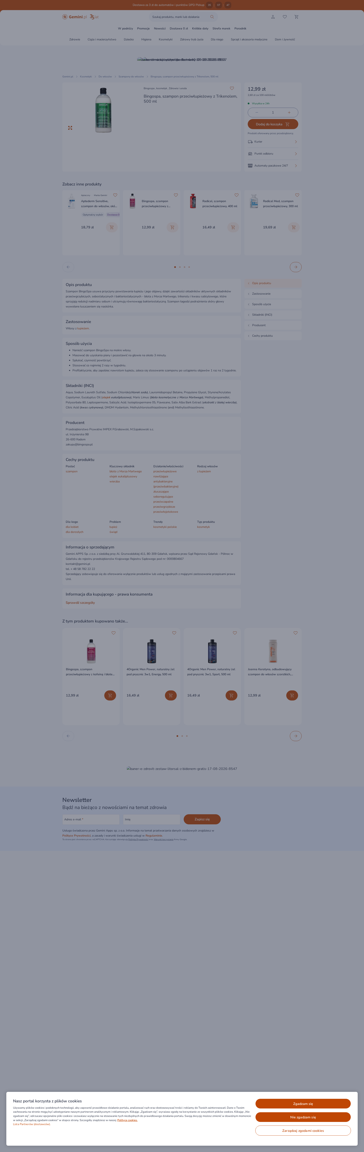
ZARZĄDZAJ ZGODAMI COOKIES (303, 1130)
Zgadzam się (303, 1104)
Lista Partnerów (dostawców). (32, 1124)
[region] (182, 1119)
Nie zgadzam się (303, 1117)
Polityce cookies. (127, 1120)
